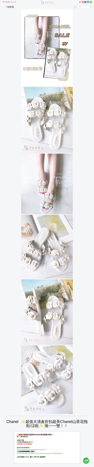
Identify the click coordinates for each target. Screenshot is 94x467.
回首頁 (9, 7)
